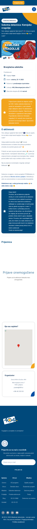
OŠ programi (14, 483)
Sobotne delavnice (14, 490)
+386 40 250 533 (18, 391)
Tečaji (29, 494)
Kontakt (4, 502)
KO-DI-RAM (14, 498)
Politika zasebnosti (18, 522)
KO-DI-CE (14, 502)
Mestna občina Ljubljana (18, 176)
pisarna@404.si (18, 387)
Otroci (4, 486)
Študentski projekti (29, 486)
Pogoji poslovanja (27, 519)
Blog (4, 498)
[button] (34, 9)
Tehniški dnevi (14, 486)
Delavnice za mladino (29, 498)
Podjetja (4, 494)
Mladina (4, 490)
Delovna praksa (29, 490)
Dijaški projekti (28, 483)
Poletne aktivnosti (14, 494)
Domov (4, 483)
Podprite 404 (18, 3)
